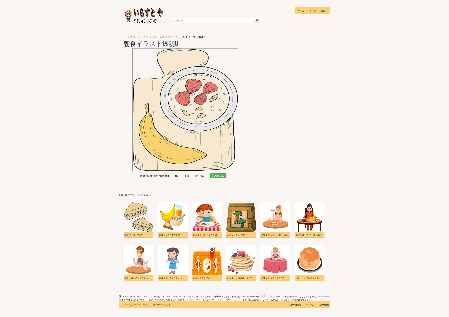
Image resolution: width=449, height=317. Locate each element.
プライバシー (310, 304)
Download (218, 175)
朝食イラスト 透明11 (237, 234)
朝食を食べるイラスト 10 (170, 278)
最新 (323, 10)
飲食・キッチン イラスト (145, 37)
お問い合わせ (295, 304)
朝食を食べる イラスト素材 (308, 234)
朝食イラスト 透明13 (202, 278)
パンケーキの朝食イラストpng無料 (312, 278)
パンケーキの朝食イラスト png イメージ (246, 278)
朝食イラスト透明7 (133, 234)
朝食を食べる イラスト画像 (274, 234)
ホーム (301, 10)
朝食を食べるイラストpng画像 (139, 278)
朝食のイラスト (171, 37)
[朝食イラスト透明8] (185, 109)
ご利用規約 (324, 304)
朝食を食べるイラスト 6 (272, 278)
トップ (313, 10)
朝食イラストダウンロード (171, 234)
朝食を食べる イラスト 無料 (206, 234)
